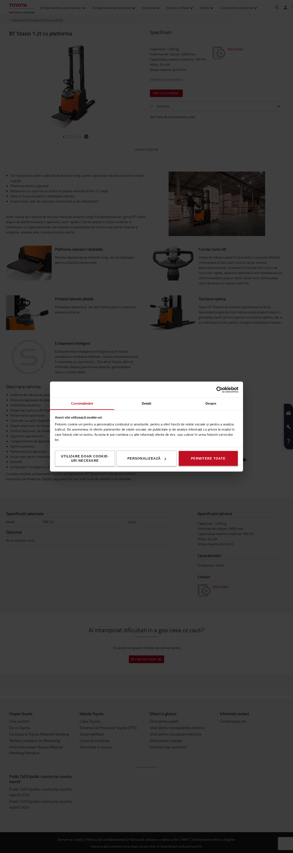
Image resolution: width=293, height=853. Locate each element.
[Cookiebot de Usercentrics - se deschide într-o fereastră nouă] (219, 389)
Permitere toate (208, 458)
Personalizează (144, 458)
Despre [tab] (210, 403)
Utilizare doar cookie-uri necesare (85, 458)
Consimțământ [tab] (82, 403)
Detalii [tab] (146, 403)
